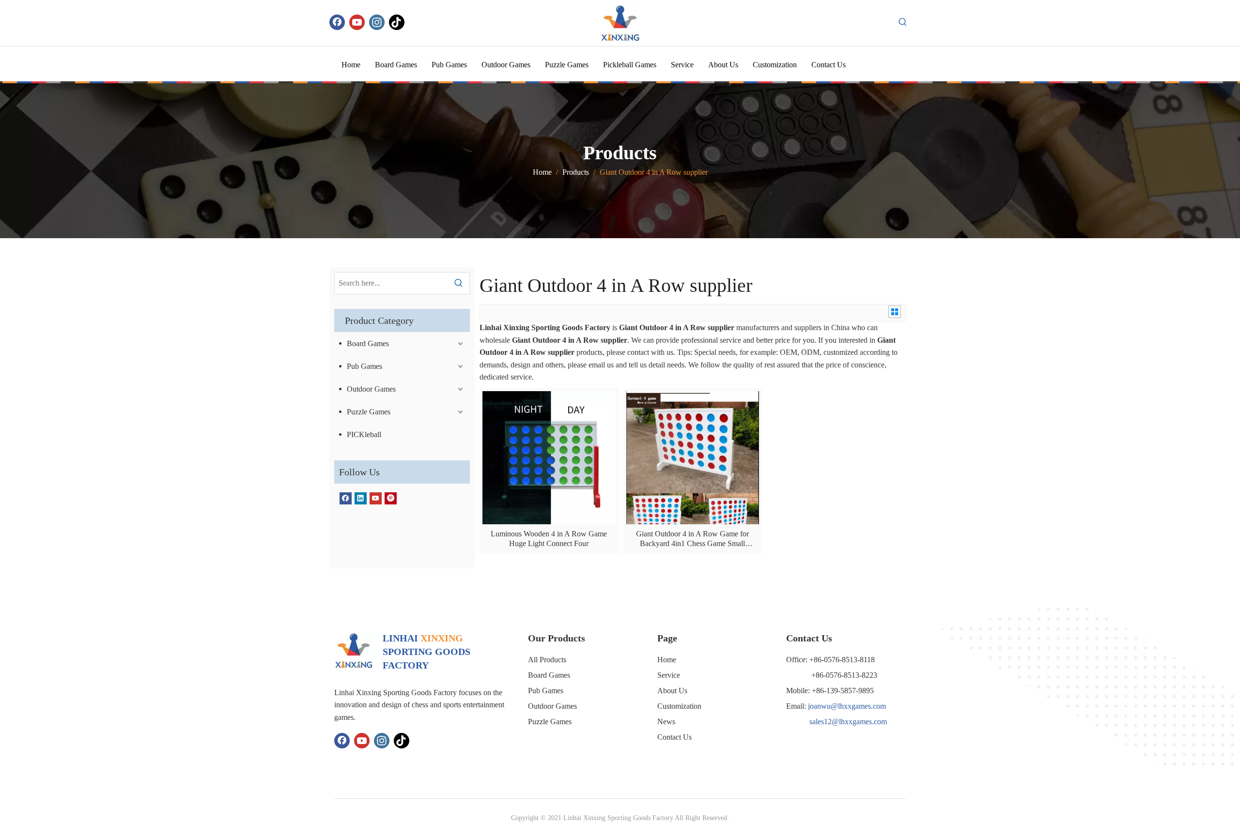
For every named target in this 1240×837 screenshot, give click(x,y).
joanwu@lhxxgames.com (847, 706)
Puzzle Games (368, 412)
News (666, 721)
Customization (679, 706)
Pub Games (364, 366)
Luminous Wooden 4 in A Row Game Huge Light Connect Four (549, 539)
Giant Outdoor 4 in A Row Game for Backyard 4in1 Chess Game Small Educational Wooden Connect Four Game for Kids (692, 539)
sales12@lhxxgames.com (848, 721)
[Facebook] (337, 22)
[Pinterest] (391, 497)
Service (668, 675)
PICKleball (364, 434)
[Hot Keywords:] (903, 22)
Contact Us (674, 737)
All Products (547, 659)
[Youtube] (357, 22)
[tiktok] (396, 22)
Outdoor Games (371, 389)
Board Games (368, 343)
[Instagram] (377, 22)
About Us (672, 690)
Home (666, 659)
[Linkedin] (361, 497)
